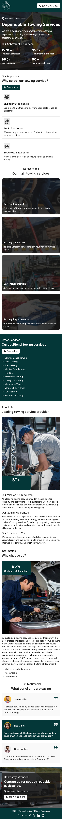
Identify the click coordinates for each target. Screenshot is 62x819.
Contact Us (12, 87)
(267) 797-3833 (50, 5)
